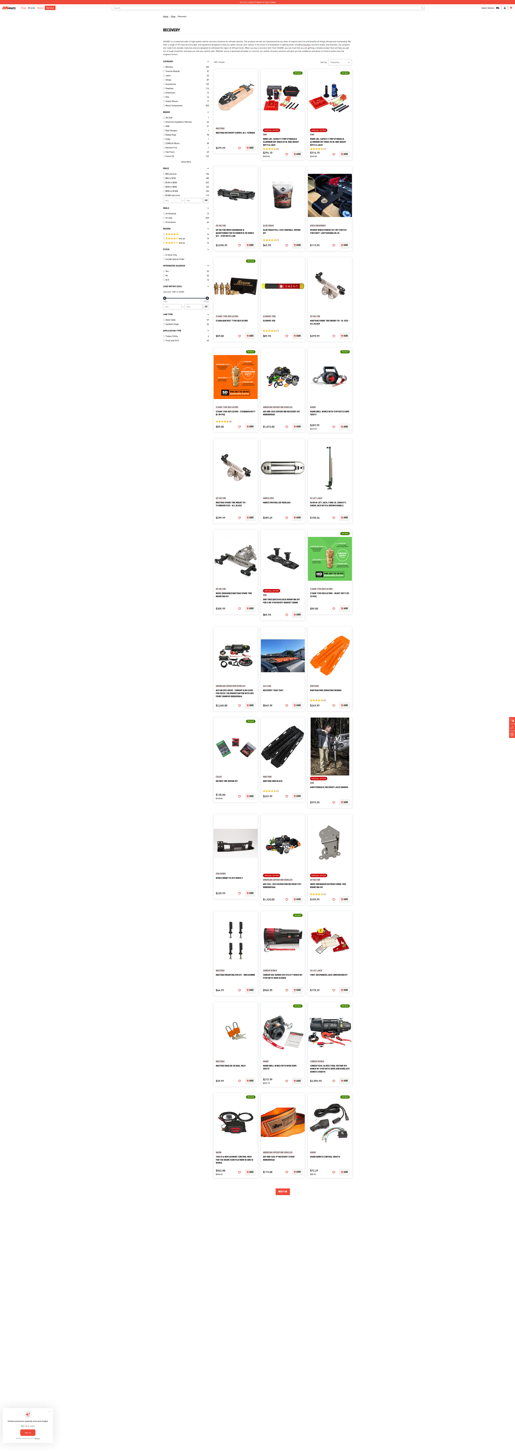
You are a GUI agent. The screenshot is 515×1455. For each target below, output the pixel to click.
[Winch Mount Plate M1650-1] (236, 843)
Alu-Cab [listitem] (168, 117)
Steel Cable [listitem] (170, 319)
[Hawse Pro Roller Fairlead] (283, 468)
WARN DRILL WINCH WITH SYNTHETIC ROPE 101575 (329, 413)
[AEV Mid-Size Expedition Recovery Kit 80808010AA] (283, 377)
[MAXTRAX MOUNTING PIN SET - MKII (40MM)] (236, 940)
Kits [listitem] (167, 97)
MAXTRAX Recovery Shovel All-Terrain (235, 133)
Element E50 (269, 321)
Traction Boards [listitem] (172, 71)
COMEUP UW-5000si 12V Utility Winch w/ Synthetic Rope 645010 (283, 976)
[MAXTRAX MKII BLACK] (283, 746)
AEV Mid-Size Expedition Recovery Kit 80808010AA (281, 413)
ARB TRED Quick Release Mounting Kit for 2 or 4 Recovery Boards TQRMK (281, 601)
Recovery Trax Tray (273, 691)
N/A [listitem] (167, 279)
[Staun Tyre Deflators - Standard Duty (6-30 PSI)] (236, 377)
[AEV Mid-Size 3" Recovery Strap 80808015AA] (283, 1122)
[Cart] (511, 8)
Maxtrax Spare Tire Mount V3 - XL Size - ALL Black (329, 322)
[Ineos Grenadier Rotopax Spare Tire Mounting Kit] (330, 843)
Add (251, 148)
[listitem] (185, 173)
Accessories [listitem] (170, 84)
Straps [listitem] (168, 79)
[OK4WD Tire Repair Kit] (236, 746)
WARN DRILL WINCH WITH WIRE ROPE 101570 (280, 1067)
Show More (186, 161)
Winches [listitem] (169, 67)
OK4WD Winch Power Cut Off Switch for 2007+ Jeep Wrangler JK (328, 231)
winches (306, 44)
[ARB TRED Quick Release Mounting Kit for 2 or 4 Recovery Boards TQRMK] (283, 559)
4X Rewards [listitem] (170, 213)
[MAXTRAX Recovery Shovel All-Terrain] (236, 98)
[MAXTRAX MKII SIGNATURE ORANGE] (330, 656)
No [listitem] (166, 275)
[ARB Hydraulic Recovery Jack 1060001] (330, 746)
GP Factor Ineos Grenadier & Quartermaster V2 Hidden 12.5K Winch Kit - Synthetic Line (235, 233)
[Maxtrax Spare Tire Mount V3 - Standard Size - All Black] (236, 468)
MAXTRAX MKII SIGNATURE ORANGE (325, 691)
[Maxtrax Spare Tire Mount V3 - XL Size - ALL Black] (330, 286)
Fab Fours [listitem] (169, 152)
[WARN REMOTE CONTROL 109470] (330, 1122)
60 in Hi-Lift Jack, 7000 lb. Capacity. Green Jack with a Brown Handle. (328, 504)
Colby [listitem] (167, 139)
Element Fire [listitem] (171, 147)
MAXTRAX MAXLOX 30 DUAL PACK (231, 1066)
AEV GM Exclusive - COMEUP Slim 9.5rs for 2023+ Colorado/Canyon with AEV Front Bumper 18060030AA (235, 694)
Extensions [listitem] (170, 92)
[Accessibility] (512, 734)
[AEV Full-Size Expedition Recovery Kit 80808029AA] (283, 843)
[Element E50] (283, 286)
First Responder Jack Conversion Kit (328, 975)
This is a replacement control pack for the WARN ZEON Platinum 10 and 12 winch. (234, 1160)
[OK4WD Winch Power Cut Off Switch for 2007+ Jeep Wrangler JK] (330, 195)
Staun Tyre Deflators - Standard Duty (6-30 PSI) (235, 413)
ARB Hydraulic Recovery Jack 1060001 (329, 787)
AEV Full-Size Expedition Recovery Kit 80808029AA (282, 885)
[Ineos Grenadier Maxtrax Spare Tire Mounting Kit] (236, 559)
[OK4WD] (9, 8)
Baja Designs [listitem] (171, 130)
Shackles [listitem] (169, 88)
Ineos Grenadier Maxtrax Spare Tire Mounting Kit (234, 595)
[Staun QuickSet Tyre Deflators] (236, 286)
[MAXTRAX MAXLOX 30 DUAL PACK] (236, 1031)
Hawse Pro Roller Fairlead (276, 503)
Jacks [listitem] (168, 75)
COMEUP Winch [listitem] (172, 143)
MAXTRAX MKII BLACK (272, 781)
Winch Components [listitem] (173, 105)
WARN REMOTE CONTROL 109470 (325, 1157)
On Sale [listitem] (168, 217)
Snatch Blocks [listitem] (171, 101)
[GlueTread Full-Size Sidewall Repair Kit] (283, 195)
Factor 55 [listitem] (169, 156)
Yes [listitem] (167, 271)
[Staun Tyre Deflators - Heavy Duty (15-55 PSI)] (330, 559)
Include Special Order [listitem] (174, 259)
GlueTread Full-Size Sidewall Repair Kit (282, 231)
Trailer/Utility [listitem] (171, 336)
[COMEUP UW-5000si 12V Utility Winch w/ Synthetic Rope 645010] (283, 940)
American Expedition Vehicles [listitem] (178, 121)
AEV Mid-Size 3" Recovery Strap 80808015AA (279, 1158)
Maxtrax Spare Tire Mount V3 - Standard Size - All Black (231, 504)
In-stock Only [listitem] (171, 254)
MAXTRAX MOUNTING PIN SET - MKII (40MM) (235, 975)
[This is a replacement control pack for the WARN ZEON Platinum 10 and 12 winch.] (236, 1122)
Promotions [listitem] (170, 222)
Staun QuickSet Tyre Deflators (232, 321)
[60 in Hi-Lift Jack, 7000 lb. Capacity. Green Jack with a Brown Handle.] (330, 468)
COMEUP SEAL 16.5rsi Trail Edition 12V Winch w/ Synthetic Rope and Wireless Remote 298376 (330, 1069)
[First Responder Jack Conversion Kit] (330, 940)
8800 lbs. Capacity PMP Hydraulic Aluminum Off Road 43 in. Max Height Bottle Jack (328, 142)
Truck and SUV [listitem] (172, 340)
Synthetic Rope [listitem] (172, 324)
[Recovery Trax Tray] (283, 656)
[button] (239, 148)
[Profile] (505, 8)
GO (206, 200)
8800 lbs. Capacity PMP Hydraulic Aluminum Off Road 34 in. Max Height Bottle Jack (281, 142)
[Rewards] (512, 727)
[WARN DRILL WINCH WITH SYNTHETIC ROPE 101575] (330, 377)
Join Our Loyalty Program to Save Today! (257, 2)
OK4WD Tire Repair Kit (227, 781)
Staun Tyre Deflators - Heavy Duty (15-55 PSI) (330, 595)
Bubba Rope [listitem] (170, 134)
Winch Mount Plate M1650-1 (229, 878)
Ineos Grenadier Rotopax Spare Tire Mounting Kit (328, 885)
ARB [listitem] (167, 126)
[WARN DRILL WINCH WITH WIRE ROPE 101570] (283, 1031)
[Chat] (512, 720)
